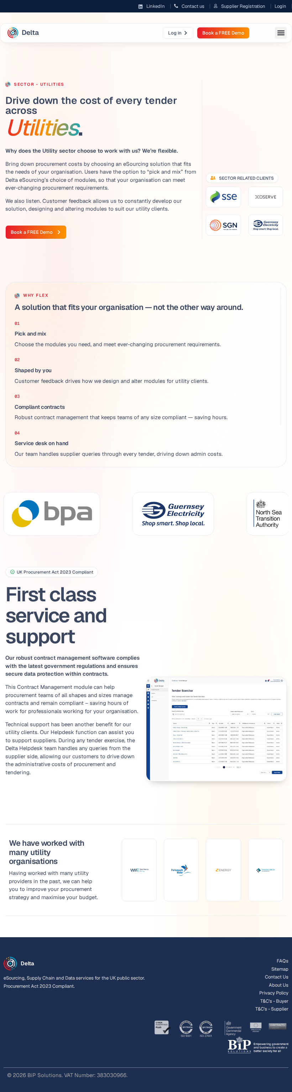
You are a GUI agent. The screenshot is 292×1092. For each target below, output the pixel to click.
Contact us (193, 6)
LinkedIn (155, 6)
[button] (281, 33)
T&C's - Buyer (274, 1001)
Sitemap (279, 969)
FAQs (282, 961)
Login (280, 6)
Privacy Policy (273, 993)
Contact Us (276, 977)
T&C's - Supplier (271, 1009)
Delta (30, 32)
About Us (278, 985)
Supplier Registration (243, 6)
